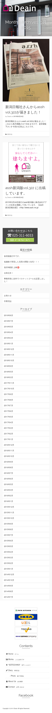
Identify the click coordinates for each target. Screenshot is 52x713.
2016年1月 (8, 501)
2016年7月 (8, 473)
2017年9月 (8, 394)
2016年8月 (8, 467)
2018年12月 (9, 349)
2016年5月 (8, 484)
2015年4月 (8, 551)
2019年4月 (8, 332)
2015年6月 (8, 540)
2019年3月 (8, 337)
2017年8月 (8, 399)
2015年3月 (8, 557)
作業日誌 (9, 134)
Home (13, 653)
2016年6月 (8, 478)
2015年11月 (9, 512)
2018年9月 (8, 366)
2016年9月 (8, 461)
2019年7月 (8, 321)
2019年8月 (8, 315)
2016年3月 (8, 490)
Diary (13, 670)
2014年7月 (8, 597)
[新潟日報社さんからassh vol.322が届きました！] (26, 70)
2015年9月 (8, 523)
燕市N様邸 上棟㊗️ (11, 267)
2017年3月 (8, 428)
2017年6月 (8, 411)
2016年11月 (9, 450)
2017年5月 (8, 416)
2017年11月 (9, 383)
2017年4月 (8, 422)
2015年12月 (9, 506)
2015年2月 (8, 563)
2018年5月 (8, 371)
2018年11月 (9, 354)
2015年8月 (8, 529)
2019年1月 (8, 343)
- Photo (14, 675)
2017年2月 (8, 433)
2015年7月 (8, 535)
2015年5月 (8, 546)
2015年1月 (8, 568)
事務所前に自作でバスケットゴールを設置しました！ (24, 280)
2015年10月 (9, 518)
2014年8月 (8, 591)
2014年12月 (9, 574)
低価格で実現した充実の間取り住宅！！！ (21, 261)
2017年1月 (8, 439)
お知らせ (7, 295)
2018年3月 (8, 377)
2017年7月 (8, 405)
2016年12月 (9, 444)
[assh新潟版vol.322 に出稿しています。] (26, 162)
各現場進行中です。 (12, 256)
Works (16, 659)
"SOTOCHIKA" (19, 664)
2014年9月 (8, 585)
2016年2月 (8, 495)
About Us (15, 681)
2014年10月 (9, 580)
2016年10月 (9, 456)
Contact (16, 686)
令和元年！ (8, 273)
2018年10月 (9, 360)
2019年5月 (8, 326)
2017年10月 (9, 388)
